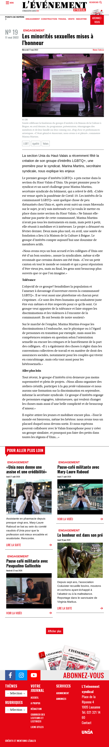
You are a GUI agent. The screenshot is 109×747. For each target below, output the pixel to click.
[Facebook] (10, 675)
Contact (86, 722)
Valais (45, 143)
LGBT (26, 143)
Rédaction (36, 709)
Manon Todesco (98, 49)
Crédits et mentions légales (20, 740)
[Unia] (87, 732)
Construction (49, 19)
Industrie (81, 19)
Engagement (33, 19)
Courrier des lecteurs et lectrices (38, 718)
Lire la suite (13, 545)
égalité (35, 143)
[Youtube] (33, 675)
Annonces (61, 699)
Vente (71, 19)
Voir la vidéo (65, 519)
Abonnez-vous (97, 20)
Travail (62, 19)
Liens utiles (37, 727)
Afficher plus (54, 631)
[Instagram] (21, 675)
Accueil (35, 697)
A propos (35, 703)
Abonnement (62, 693)
